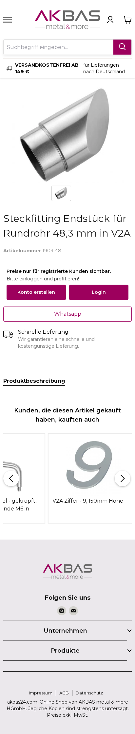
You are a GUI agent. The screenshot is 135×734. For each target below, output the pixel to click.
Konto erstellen (36, 292)
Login (99, 292)
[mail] (73, 610)
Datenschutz (89, 692)
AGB (64, 692)
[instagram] (61, 610)
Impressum (40, 692)
